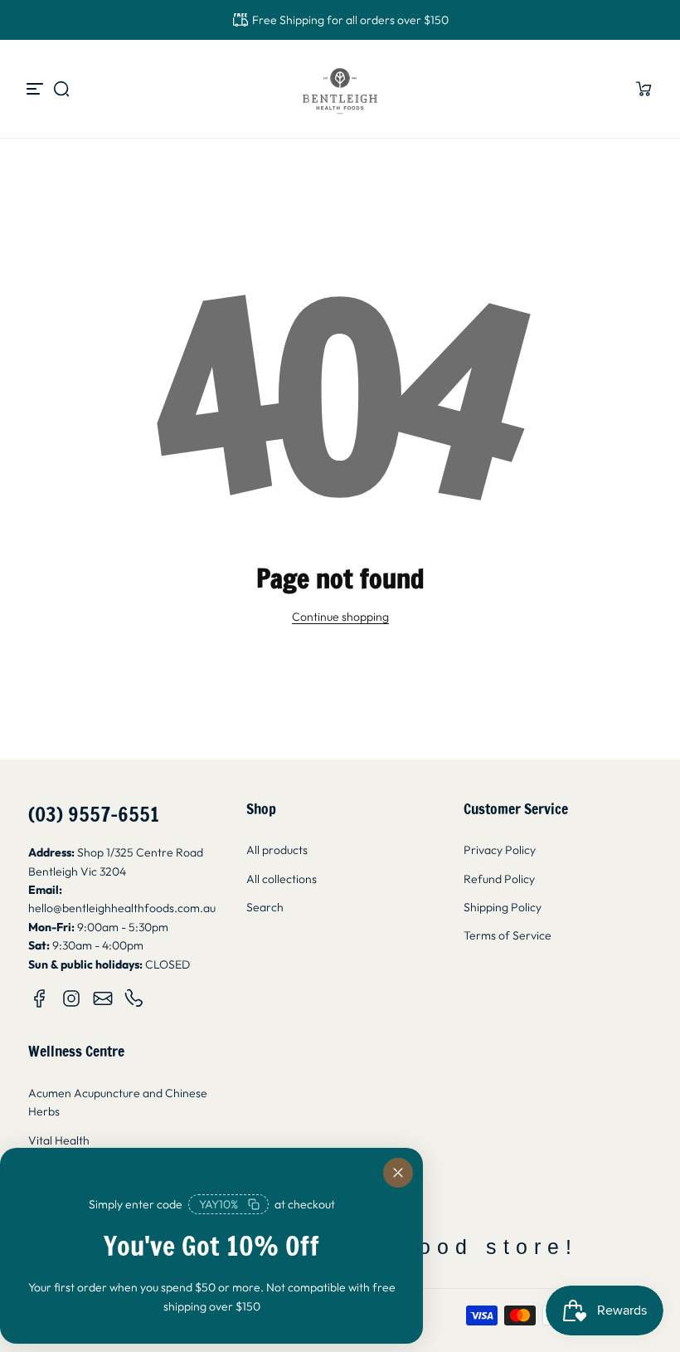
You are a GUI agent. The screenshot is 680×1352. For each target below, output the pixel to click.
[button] (61, 88)
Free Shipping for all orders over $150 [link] (350, 19)
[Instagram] (71, 998)
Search (265, 907)
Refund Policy (499, 878)
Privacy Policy (500, 849)
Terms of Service (507, 935)
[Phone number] (134, 998)
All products (277, 849)
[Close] (398, 1173)
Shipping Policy (503, 907)
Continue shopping (340, 616)
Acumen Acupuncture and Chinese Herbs (117, 1102)
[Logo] (340, 89)
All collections (281, 878)
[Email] (103, 998)
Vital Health (59, 1140)
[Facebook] (40, 998)
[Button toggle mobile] (36, 88)
